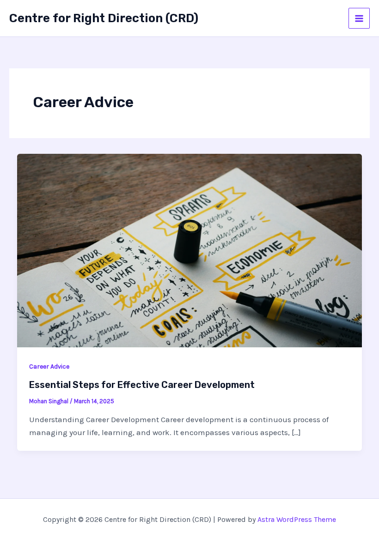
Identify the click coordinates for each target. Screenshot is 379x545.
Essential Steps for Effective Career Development (142, 384)
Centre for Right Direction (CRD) (103, 18)
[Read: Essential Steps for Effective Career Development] (189, 249)
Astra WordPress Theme (296, 519)
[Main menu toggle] (359, 18)
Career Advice (49, 366)
